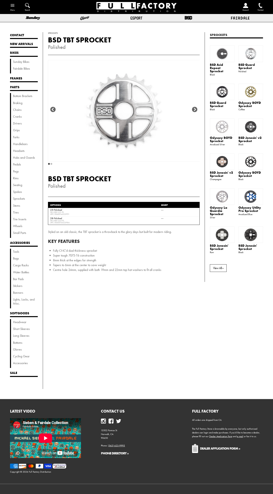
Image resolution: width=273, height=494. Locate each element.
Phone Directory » (115, 453)
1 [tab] (49, 164)
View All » (218, 268)
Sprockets (218, 35)
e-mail (240, 436)
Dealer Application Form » (220, 448)
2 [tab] (51, 164)
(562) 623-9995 (116, 445)
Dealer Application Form (220, 436)
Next (195, 110)
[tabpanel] (124, 110)
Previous (53, 110)
